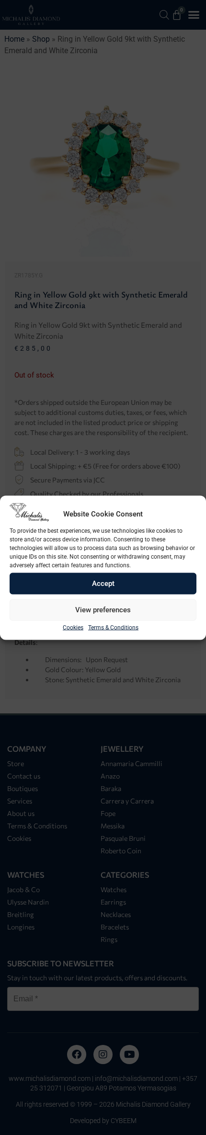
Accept (103, 583)
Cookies (73, 627)
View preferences (103, 610)
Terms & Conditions (113, 627)
